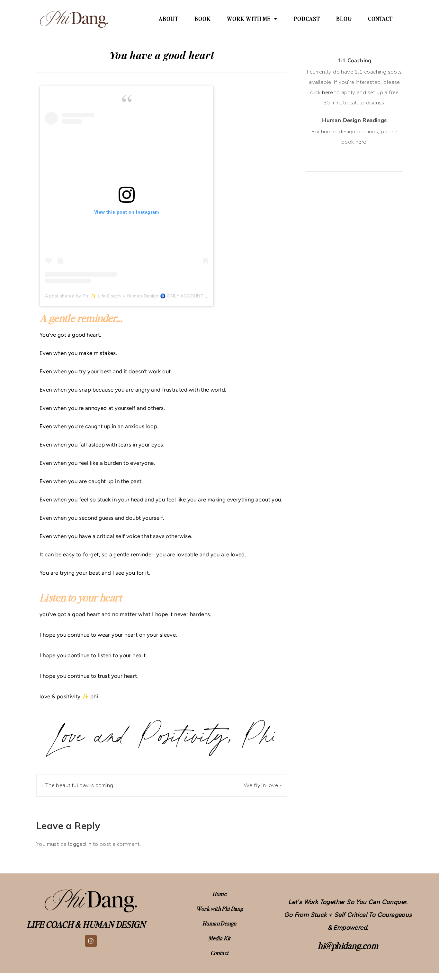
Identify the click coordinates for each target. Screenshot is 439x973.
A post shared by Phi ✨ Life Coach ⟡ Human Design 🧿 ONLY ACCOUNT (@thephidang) (141, 295)
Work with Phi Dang (219, 908)
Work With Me (249, 18)
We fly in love (261, 785)
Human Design (219, 923)
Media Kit (219, 938)
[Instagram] (91, 941)
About (168, 18)
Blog (344, 18)
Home (219, 893)
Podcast (307, 18)
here (327, 92)
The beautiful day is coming (79, 785)
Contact (380, 18)
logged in (80, 844)
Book (202, 18)
